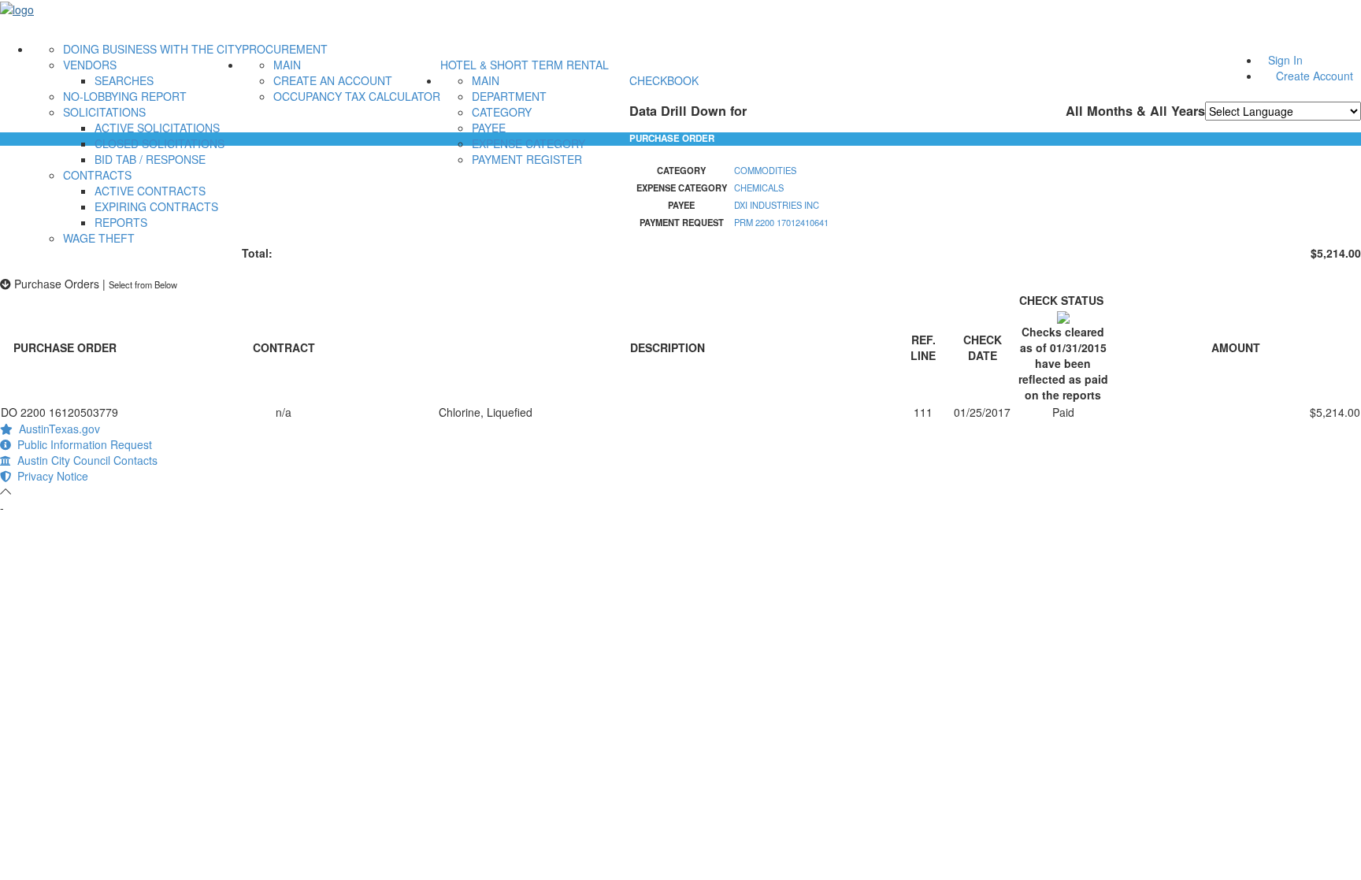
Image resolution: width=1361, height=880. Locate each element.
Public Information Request (81, 444)
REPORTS (121, 222)
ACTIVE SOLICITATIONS (157, 128)
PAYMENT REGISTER (527, 159)
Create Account (1314, 76)
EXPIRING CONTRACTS (156, 206)
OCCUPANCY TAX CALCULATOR (356, 96)
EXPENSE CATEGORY (528, 143)
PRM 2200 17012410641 (781, 222)
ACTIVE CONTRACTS (150, 191)
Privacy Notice (49, 476)
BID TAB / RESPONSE (150, 159)
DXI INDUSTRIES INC (776, 205)
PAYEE (489, 128)
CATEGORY (502, 112)
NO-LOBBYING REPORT (125, 96)
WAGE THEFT (99, 238)
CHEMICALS (759, 187)
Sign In (1285, 60)
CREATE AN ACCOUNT (332, 80)
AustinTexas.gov (56, 428)
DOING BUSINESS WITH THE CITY (152, 49)
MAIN (287, 64)
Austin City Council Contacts (84, 460)
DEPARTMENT (509, 96)
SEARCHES (124, 80)
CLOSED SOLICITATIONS (159, 143)
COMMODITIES (765, 170)
